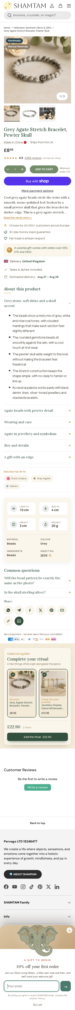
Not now (37, 1004)
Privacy (41, 998)
